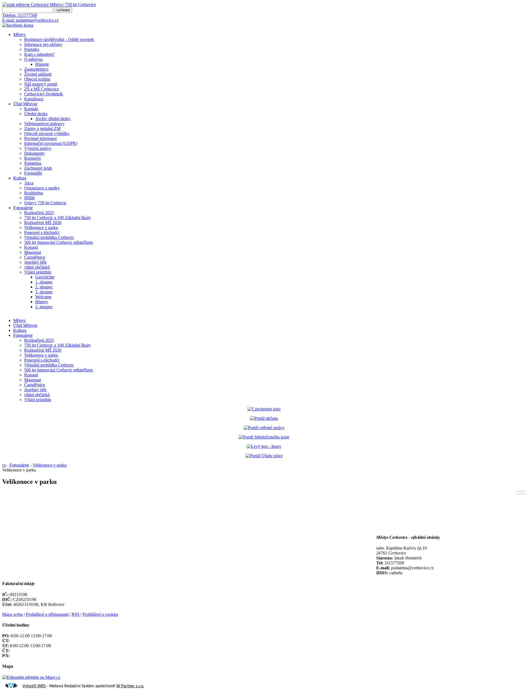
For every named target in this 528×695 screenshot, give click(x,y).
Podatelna (32, 163)
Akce (29, 183)
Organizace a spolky (42, 188)
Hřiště (29, 197)
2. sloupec (44, 287)
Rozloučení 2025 (39, 212)
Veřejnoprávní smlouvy (44, 123)
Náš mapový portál (40, 84)
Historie (42, 64)
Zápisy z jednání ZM (42, 128)
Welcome (43, 296)
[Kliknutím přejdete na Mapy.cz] (31, 677)
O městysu (33, 59)
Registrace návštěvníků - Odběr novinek (59, 39)
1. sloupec (44, 282)
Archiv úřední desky (53, 118)
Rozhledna (33, 193)
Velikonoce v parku (41, 227)
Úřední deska (35, 113)
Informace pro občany (43, 44)
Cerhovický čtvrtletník (43, 94)
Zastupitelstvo (36, 69)
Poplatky (32, 49)
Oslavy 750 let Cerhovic (45, 202)
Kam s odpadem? (39, 54)
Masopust (32, 252)
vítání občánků (37, 267)
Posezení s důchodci (41, 232)
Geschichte (44, 277)
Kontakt (31, 108)
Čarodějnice (34, 257)
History (41, 301)
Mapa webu (12, 614)
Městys (19, 34)
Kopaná (31, 247)
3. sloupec (44, 291)
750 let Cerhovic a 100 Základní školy (57, 217)
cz (4, 465)
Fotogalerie (23, 207)
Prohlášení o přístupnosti (47, 614)
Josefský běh (35, 262)
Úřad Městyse (25, 103)
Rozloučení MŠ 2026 (42, 222)
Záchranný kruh (38, 168)
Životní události (37, 74)
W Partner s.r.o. (130, 686)
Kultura (19, 178)
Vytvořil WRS (34, 686)
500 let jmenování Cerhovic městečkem (58, 242)
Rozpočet (32, 158)
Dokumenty (34, 153)
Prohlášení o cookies (100, 614)
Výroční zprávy (37, 148)
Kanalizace (33, 98)
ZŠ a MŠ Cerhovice (41, 89)
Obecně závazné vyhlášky (47, 133)
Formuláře (33, 173)
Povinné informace (40, 138)
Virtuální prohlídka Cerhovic (49, 237)
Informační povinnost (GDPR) (50, 143)
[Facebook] (17, 25)
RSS (75, 614)
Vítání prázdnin (37, 272)
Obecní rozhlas (37, 79)
